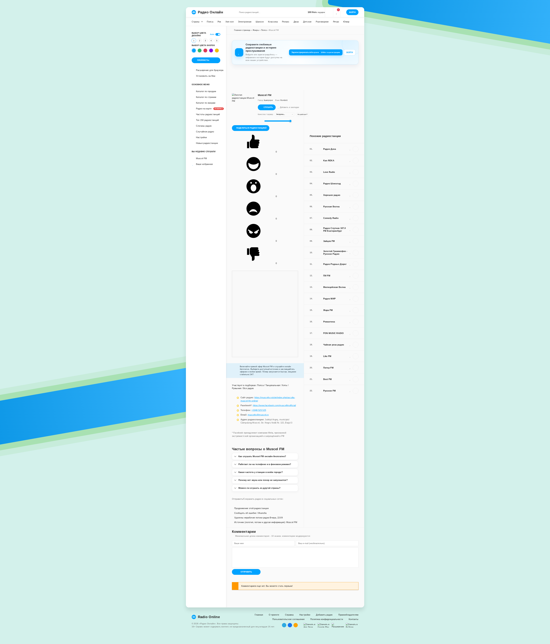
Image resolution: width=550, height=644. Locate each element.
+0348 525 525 (258, 410)
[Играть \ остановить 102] (355, 379)
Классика (273, 21)
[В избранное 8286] (350, 229)
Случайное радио (205, 131)
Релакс (285, 21)
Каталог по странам (206, 97)
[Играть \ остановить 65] (355, 391)
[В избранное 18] (350, 195)
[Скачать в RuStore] (352, 625)
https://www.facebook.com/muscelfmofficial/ (274, 405)
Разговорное (322, 21)
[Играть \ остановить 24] (355, 322)
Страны (196, 21)
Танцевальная (272, 385)
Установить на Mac (206, 76)
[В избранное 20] (350, 356)
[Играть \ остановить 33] (355, 310)
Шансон (260, 21)
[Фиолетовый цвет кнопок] (211, 50)
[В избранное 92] (350, 252)
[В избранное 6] (350, 183)
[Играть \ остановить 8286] (355, 230)
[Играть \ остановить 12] (355, 299)
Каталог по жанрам (205, 103)
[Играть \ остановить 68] (355, 333)
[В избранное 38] (350, 264)
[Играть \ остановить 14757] (355, 160)
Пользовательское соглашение (288, 619)
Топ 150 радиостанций (207, 120)
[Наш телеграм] (284, 625)
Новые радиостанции (207, 143)
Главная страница (242, 30)
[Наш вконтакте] (290, 625)
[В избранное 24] (350, 321)
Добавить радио (324, 614)
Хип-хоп (229, 21)
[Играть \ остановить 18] (355, 195)
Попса (210, 21)
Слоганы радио (204, 126)
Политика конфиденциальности (326, 619)
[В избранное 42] (350, 241)
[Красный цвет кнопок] (205, 50)
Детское (307, 21)
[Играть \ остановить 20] (355, 356)
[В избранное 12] (350, 298)
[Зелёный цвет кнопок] (199, 50)
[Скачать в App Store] (310, 625)
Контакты (353, 619)
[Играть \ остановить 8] (355, 206)
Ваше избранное (204, 164)
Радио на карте (208, 108)
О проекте (274, 614)
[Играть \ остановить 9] (355, 276)
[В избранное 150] (350, 344)
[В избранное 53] (350, 367)
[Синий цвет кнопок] (194, 50)
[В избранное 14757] (350, 160)
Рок (219, 21)
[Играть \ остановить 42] (355, 241)
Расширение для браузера (209, 70)
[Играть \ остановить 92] (355, 253)
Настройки (201, 137)
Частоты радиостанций (208, 114)
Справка (289, 614)
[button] (329, 12)
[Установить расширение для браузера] (338, 625)
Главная (259, 614)
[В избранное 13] (350, 218)
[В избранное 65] (350, 390)
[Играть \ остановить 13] (355, 218)
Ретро (336, 21)
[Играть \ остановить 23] (355, 287)
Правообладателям (348, 614)
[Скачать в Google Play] (324, 625)
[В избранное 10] (350, 148)
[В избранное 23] (350, 287)
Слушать (268, 107)
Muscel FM (201, 158)
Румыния (236, 388)
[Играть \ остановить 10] (355, 149)
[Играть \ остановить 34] (355, 172)
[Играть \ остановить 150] (355, 345)
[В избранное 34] (350, 171)
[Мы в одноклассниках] (295, 625)
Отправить (246, 572)
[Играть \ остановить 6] (355, 183)
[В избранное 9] (350, 275)
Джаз (296, 21)
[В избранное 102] (350, 379)
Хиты (284, 385)
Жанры (256, 30)
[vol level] (260, 121)
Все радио (248, 388)
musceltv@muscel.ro (258, 415)
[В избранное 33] (350, 310)
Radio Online (209, 617)
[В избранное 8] (350, 206)
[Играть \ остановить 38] (355, 264)
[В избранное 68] (350, 333)
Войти (349, 52)
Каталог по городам (206, 91)
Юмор (346, 21)
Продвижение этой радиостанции (251, 508)
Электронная (244, 21)
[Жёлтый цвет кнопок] (217, 50)
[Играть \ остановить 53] (355, 368)
